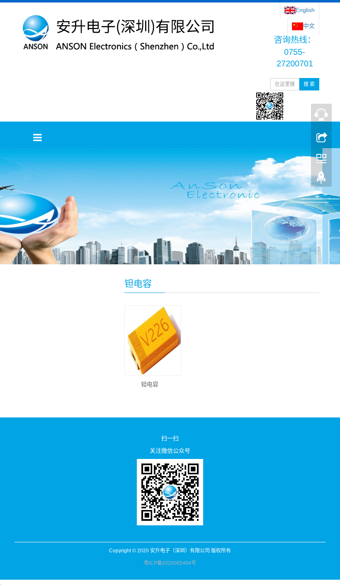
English (305, 10)
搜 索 (309, 84)
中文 (309, 25)
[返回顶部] (321, 179)
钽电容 (149, 384)
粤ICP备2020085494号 (170, 563)
